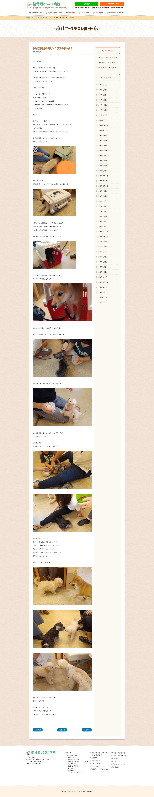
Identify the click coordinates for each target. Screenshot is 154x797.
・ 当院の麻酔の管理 (72, 759)
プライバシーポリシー (119, 764)
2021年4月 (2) (102, 100)
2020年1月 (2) (102, 171)
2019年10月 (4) (103, 186)
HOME (28, 17)
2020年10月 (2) (103, 130)
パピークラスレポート (42, 17)
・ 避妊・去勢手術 (72, 766)
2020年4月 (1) (102, 156)
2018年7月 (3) (102, 252)
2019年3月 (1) (102, 221)
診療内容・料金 (36, 13)
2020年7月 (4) (102, 145)
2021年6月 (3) (102, 90)
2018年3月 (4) (102, 267)
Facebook (115, 767)
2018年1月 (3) (102, 277)
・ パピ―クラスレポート (74, 772)
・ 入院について (71, 757)
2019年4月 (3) (102, 216)
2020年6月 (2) (102, 150)
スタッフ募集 (95, 766)
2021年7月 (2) (102, 85)
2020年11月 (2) (103, 125)
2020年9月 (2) (102, 135)
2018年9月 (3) (102, 242)
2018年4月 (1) (102, 262)
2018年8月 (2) (102, 247)
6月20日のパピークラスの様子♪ (108, 68)
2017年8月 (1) (102, 297)
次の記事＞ (87, 730)
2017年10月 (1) (103, 292)
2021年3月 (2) (102, 105)
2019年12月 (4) (103, 176)
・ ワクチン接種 (71, 764)
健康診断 (71, 13)
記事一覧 (62, 730)
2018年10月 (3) (103, 236)
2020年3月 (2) (102, 161)
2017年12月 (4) (103, 282)
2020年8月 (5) (102, 140)
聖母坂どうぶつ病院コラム (117, 13)
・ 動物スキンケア (77, 762)
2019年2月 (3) (102, 226)
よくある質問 (85, 13)
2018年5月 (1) (102, 257)
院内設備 (115, 758)
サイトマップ (116, 761)
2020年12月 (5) (103, 120)
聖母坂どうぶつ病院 (50, 5)
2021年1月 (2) (102, 115)
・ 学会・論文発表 (96, 755)
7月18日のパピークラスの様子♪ (108, 58)
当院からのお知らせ (118, 753)
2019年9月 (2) (102, 191)
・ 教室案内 (70, 770)
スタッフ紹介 (99, 13)
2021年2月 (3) (102, 110)
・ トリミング (70, 768)
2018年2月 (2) (102, 272)
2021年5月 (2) (102, 95)
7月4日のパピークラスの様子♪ (107, 63)
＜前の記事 (38, 730)
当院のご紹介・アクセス (55, 13)
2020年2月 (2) (102, 166)
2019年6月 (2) (102, 206)
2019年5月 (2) (102, 211)
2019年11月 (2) (103, 181)
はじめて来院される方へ (120, 756)
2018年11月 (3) (103, 231)
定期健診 (94, 758)
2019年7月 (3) (102, 201)
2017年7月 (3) (102, 302)
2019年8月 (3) (102, 196)
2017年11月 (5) (103, 287)
